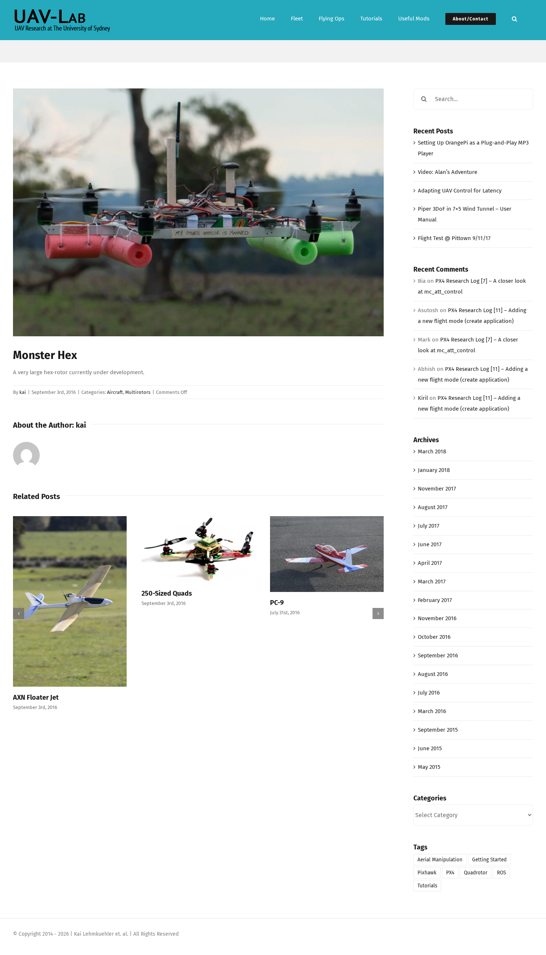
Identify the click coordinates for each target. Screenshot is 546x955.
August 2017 (433, 507)
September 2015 (438, 729)
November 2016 (437, 618)
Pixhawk (426, 873)
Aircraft (115, 392)
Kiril (423, 398)
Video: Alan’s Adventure (447, 172)
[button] (514, 18)
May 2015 (429, 767)
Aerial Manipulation (439, 860)
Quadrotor (475, 873)
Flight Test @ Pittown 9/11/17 (454, 238)
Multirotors (137, 392)
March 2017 (432, 581)
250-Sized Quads (167, 593)
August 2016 (433, 674)
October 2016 (434, 637)
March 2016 (432, 711)
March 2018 (432, 451)
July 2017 (428, 525)
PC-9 (277, 603)
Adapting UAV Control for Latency (459, 190)
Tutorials (427, 886)
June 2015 (430, 748)
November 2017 (437, 488)
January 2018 (434, 470)
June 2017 (430, 544)
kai (22, 392)
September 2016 (438, 655)
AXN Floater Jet (36, 697)
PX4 (450, 873)
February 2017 (435, 600)
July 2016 (429, 692)
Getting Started (489, 860)
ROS (501, 873)
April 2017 (430, 563)
